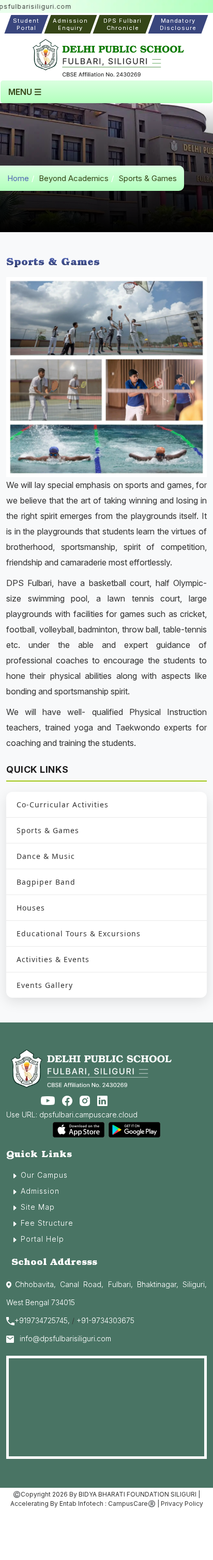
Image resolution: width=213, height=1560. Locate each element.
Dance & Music (46, 856)
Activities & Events (53, 959)
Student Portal (26, 24)
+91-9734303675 (105, 1320)
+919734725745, (42, 1320)
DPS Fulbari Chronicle (122, 24)
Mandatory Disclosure (178, 24)
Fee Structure (47, 1222)
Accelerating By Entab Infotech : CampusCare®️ (83, 1503)
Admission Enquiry (70, 24)
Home (18, 178)
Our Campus (44, 1175)
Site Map (38, 1207)
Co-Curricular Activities (63, 804)
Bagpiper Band (46, 882)
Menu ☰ (24, 92)
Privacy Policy (182, 1503)
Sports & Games (48, 830)
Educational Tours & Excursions (79, 933)
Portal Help (42, 1238)
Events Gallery (45, 985)
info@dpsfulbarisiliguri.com (65, 1338)
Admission (40, 1191)
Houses (31, 908)
